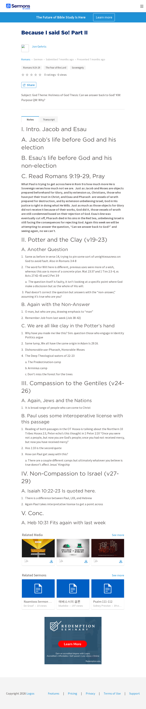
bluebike (63, 605)
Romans (25, 59)
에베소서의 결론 (69, 601)
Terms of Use (112, 693)
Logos (30, 693)
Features (53, 693)
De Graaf (29, 605)
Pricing (72, 693)
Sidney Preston (102, 605)
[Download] (51, 561)
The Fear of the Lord (56, 67)
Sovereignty (78, 67)
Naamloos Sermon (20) (39, 601)
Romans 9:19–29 (31, 67)
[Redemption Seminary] (73, 640)
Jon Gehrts (39, 46)
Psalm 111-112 (102, 601)
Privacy (90, 693)
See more (118, 535)
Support (134, 693)
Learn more (104, 17)
